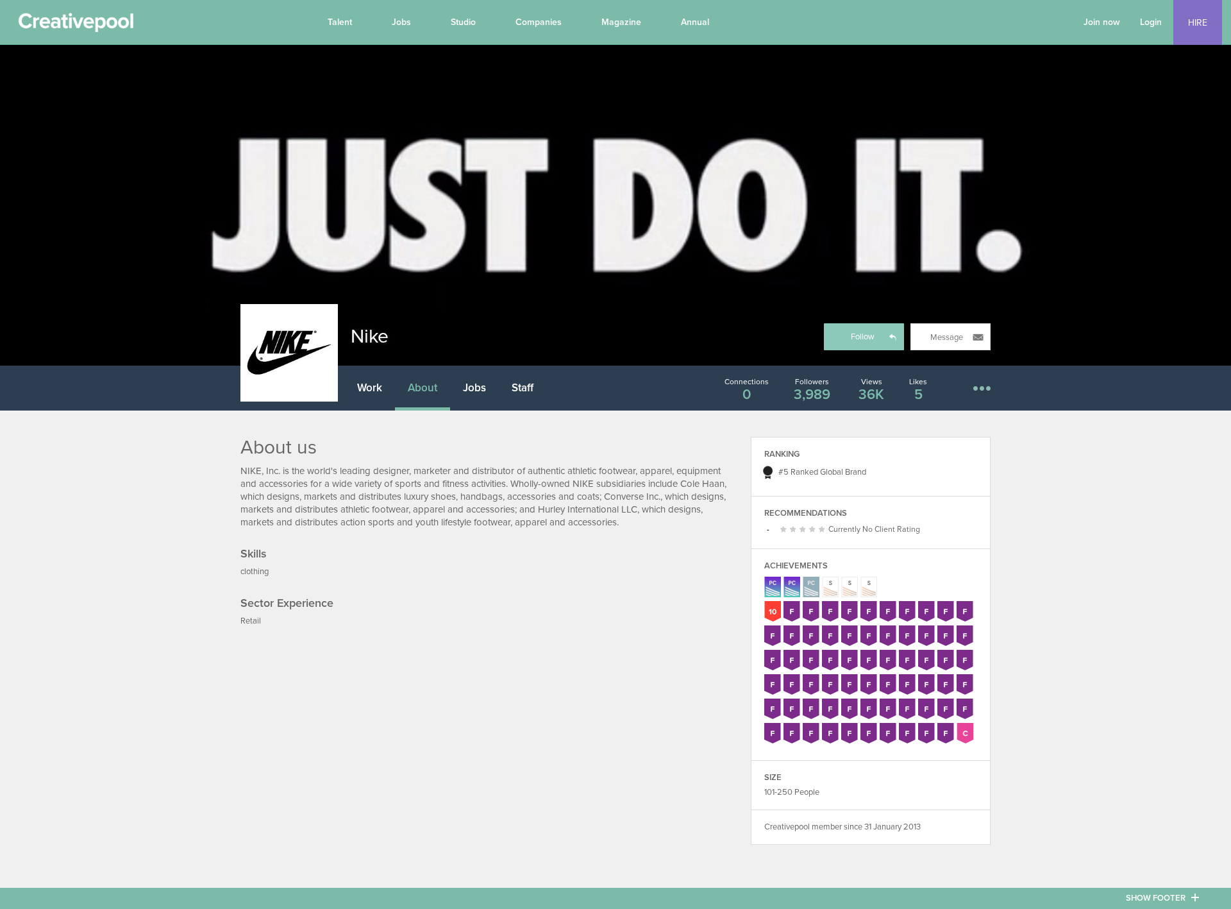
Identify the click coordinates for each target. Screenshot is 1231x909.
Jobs (401, 22)
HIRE (1197, 22)
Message (946, 337)
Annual (695, 22)
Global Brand (843, 472)
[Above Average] (804, 530)
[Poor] (785, 530)
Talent (340, 22)
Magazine (621, 22)
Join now (1102, 22)
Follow (863, 337)
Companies (538, 22)
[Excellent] (814, 530)
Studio (463, 22)
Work (369, 388)
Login (1151, 22)
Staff (522, 388)
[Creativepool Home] (75, 25)
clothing (254, 571)
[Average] (795, 530)
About (422, 388)
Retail (250, 621)
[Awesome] (823, 530)
